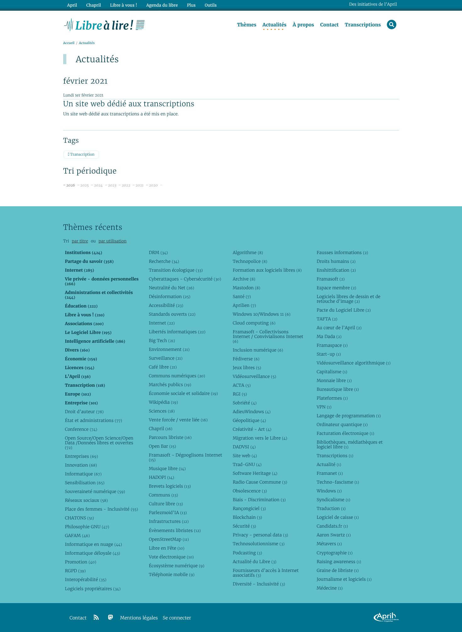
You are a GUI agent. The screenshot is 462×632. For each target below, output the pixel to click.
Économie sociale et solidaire (183, 393)
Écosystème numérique (176, 565)
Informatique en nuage (93, 544)
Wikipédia (163, 402)
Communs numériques (177, 376)
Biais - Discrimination (259, 499)
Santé (242, 296)
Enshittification (336, 270)
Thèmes (246, 25)
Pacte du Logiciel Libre (343, 310)
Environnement (169, 349)
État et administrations (93, 420)
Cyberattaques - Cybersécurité (185, 279)
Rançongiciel (249, 508)
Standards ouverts (172, 314)
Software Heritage (255, 473)
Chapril (160, 428)
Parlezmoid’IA (168, 512)
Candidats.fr (332, 526)
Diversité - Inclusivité (259, 584)
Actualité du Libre (254, 561)
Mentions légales (139, 618)
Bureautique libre (337, 389)
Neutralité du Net (171, 288)
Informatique (83, 474)
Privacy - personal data (260, 535)
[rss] (96, 618)
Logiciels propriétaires (92, 588)
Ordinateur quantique (341, 424)
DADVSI (244, 447)
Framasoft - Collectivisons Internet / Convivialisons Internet (268, 336)
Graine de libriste (337, 570)
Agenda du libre (162, 5)
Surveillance (165, 358)
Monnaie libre (334, 380)
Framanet (329, 473)
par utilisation (112, 241)
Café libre (163, 367)
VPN (323, 407)
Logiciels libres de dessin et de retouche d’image (348, 299)
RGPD (75, 571)
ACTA (241, 385)
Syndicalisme (333, 499)
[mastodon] (111, 618)
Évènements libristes (175, 530)
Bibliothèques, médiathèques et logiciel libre (349, 444)
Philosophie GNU (87, 526)
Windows (329, 491)
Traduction (330, 508)
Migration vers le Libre (260, 438)
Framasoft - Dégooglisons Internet (185, 457)
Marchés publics (170, 384)
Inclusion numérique (258, 350)
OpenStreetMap (169, 539)
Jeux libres (247, 367)
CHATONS (79, 518)
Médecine (329, 588)
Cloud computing (254, 323)
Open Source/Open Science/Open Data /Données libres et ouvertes (99, 442)
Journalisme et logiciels (343, 579)
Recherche (164, 261)
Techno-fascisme (337, 482)
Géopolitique (249, 420)
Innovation (81, 465)
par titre (80, 241)
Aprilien (244, 305)
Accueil (68, 43)
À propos (303, 25)
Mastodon (246, 288)
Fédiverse (246, 359)
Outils (211, 5)
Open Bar (162, 446)
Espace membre (336, 288)
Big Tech (162, 340)
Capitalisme (331, 371)
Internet (161, 323)
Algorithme (248, 252)
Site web (245, 455)
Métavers (329, 543)
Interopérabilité (85, 579)
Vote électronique (171, 557)
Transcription (82, 154)
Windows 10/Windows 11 (261, 314)
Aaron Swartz (333, 535)
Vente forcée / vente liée (178, 420)
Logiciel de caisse (337, 517)
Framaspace (332, 345)
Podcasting (247, 553)
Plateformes (332, 398)
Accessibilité (166, 305)
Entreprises (81, 456)
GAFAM (77, 535)
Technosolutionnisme (258, 543)
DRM (158, 252)
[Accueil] (104, 24)
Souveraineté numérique (95, 491)
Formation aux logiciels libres (267, 270)
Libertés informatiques (177, 332)
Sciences (161, 411)
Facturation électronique (345, 433)
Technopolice (250, 261)
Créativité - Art (252, 429)
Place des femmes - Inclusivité (101, 509)
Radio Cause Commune (260, 482)
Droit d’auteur (84, 411)
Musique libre (167, 468)
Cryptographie (334, 553)
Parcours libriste (170, 437)
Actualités (274, 25)
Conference (81, 429)
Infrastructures (169, 521)
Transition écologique (176, 270)
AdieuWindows (251, 411)
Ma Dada (328, 336)
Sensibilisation (84, 482)
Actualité (328, 464)
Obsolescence (250, 491)
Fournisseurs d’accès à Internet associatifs (266, 573)
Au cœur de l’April (338, 327)
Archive (244, 279)
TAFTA (326, 319)
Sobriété (244, 403)
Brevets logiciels (170, 486)
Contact (329, 25)
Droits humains (335, 261)
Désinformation (169, 296)
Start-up (328, 354)
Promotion (80, 562)
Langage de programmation (348, 416)
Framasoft (330, 279)
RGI (240, 394)
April (72, 5)
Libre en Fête (166, 548)
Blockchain (247, 517)
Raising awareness (338, 561)
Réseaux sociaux (86, 500)
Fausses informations (342, 252)
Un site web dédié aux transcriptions (129, 103)
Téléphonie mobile (171, 574)
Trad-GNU (247, 464)
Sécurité (244, 526)
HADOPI (161, 477)
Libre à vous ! (123, 5)
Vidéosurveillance (254, 376)
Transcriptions (363, 25)
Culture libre (166, 504)
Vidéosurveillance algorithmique (353, 363)
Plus (191, 5)
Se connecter (177, 618)
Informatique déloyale (92, 553)
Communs (163, 495)
